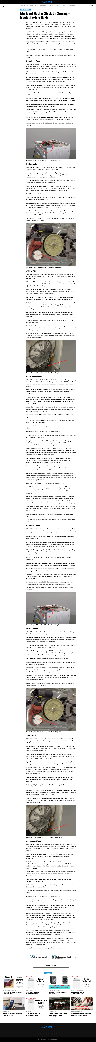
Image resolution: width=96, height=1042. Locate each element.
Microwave (58, 6)
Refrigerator (43, 6)
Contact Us (47, 1033)
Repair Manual (24, 6)
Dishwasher (51, 6)
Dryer (36, 6)
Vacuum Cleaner (71, 6)
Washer (31, 6)
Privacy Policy (54, 1033)
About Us (40, 1033)
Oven (64, 6)
